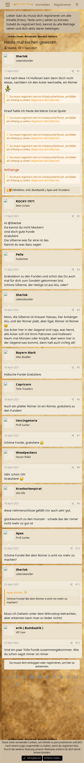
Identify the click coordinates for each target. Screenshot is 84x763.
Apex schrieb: (15, 592)
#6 (78, 399)
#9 (78, 503)
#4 (78, 310)
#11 (77, 584)
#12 (77, 643)
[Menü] (7, 5)
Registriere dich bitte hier (45, 100)
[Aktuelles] (77, 4)
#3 (78, 269)
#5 (78, 367)
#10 (77, 548)
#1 (78, 71)
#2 (78, 216)
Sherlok (12, 48)
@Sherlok (14, 223)
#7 (78, 435)
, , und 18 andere (41, 190)
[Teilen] (72, 71)
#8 (78, 467)
